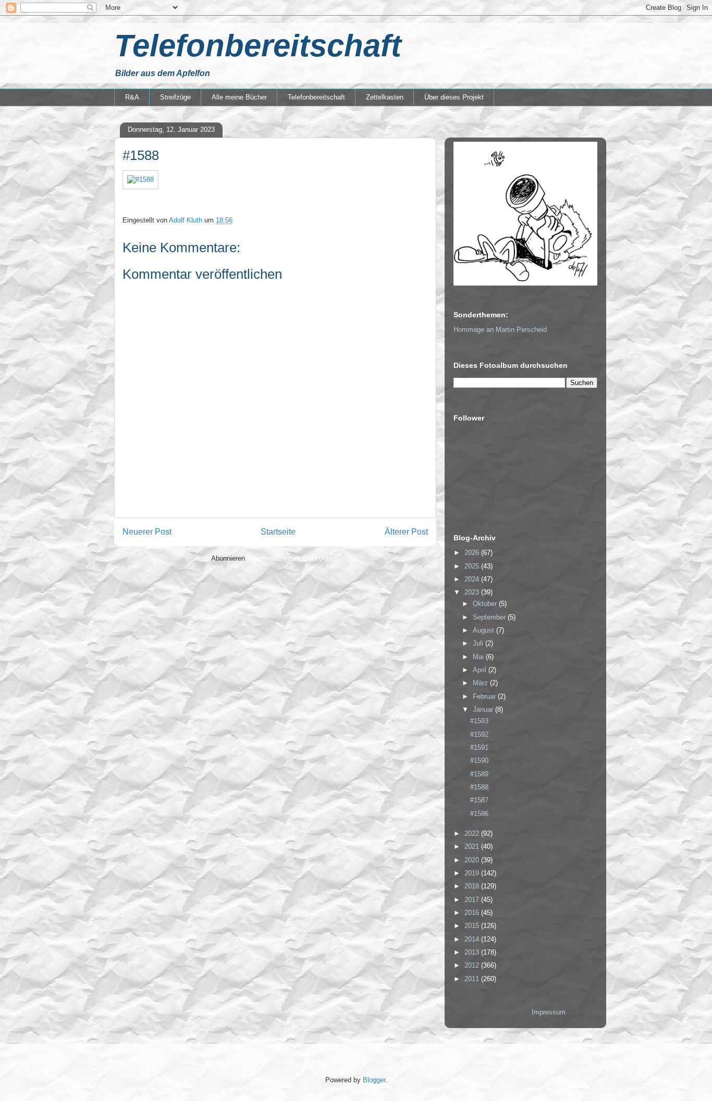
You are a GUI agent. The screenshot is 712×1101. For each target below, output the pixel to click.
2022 (472, 833)
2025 (472, 566)
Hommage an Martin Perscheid (500, 329)
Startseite (278, 531)
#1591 (479, 747)
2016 (472, 913)
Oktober (486, 604)
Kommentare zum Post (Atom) (293, 558)
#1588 (479, 787)
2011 (472, 979)
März (481, 683)
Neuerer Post (146, 531)
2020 (472, 860)
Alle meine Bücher (239, 97)
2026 (472, 552)
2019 (472, 873)
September (490, 617)
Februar (485, 696)
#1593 (479, 721)
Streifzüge (175, 97)
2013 (472, 952)
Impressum (549, 1012)
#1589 (479, 774)
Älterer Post (406, 531)
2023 (472, 592)
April (480, 670)
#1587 (479, 800)
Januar (484, 709)
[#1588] (140, 179)
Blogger (374, 1080)
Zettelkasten (384, 97)
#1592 (479, 734)
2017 (472, 900)
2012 (472, 965)
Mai (479, 657)
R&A (132, 97)
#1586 (479, 814)
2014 (472, 939)
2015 (472, 926)
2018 (472, 886)
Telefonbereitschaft (257, 45)
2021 (472, 846)
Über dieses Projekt (454, 97)
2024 (472, 579)
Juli (479, 643)
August (484, 630)
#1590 (479, 760)
